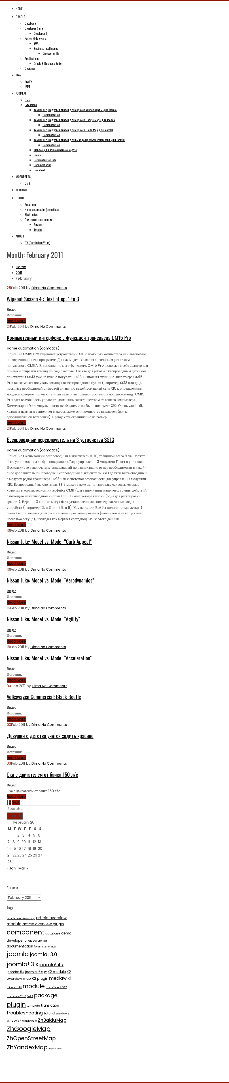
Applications (32, 58)
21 (9, 855)
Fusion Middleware (35, 38)
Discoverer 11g (50, 53)
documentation (20, 946)
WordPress (23, 176)
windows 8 (29, 1021)
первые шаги (55, 1048)
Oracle (20, 16)
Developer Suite (34, 28)
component (26, 932)
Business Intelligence (46, 48)
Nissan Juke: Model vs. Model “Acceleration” (49, 658)
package (45, 995)
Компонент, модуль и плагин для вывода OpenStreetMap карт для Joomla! (79, 139)
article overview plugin (43, 924)
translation (50, 1005)
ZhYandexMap (27, 1047)
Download (39, 170)
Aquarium (30, 204)
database (52, 933)
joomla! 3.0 (43, 954)
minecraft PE (14, 987)
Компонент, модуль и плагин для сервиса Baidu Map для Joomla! (73, 129)
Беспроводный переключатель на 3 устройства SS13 (60, 439)
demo (66, 933)
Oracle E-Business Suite (47, 63)
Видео (38, 224)
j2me (47, 946)
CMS (27, 99)
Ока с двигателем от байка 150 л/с (42, 774)
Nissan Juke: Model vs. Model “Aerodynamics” (50, 580)
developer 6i (17, 940)
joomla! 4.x (51, 965)
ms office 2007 (56, 987)
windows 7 (14, 1021)
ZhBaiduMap (52, 1020)
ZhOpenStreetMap (31, 1038)
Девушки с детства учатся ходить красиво (50, 735)
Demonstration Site (45, 159)
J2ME (27, 86)
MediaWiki (22, 189)
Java (18, 75)
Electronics (31, 214)
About (20, 236)
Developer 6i (41, 33)
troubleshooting (25, 1013)
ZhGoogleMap (29, 1028)
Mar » (23, 868)
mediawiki (60, 978)
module (34, 986)
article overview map (21, 918)
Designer (30, 68)
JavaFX (28, 81)
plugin (16, 1004)
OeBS (30, 996)
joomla (18, 953)
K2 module (57, 971)
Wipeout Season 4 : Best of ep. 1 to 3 (43, 299)
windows (62, 1013)
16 (19, 848)
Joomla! (21, 93)
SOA (36, 43)
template (33, 1005)
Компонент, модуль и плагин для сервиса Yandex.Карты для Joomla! (75, 109)
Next (16, 802)
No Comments (53, 287)
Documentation (42, 164)
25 (30, 855)
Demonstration (51, 114)
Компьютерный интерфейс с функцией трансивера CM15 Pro (69, 337)
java (53, 946)
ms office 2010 (16, 996)
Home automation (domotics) (42, 209)
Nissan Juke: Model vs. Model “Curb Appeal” (49, 541)
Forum (37, 155)
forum (38, 946)
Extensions (31, 104)
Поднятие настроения (38, 219)
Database (30, 23)
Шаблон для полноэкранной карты (55, 149)
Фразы (38, 229)
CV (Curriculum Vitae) (37, 242)
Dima (35, 287)
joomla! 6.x (34, 972)
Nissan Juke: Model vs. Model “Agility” (43, 619)
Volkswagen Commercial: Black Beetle (44, 697)
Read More (16, 321)
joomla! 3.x (22, 964)
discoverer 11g (37, 941)
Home (19, 8)
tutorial (49, 1013)
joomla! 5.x (15, 972)
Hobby (20, 197)
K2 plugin (40, 978)
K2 (45, 972)
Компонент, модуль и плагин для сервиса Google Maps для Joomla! (74, 119)
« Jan (11, 868)
